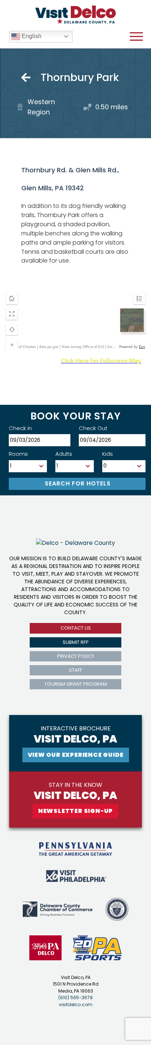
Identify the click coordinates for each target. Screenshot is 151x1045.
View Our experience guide (76, 755)
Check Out (93, 428)
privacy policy (75, 656)
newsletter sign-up (75, 811)
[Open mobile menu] (136, 36)
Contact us (75, 627)
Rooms (18, 454)
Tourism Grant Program (75, 684)
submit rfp (76, 642)
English (30, 36)
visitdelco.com (75, 1004)
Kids (107, 454)
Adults (63, 454)
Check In (20, 428)
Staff (75, 670)
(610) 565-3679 (75, 997)
